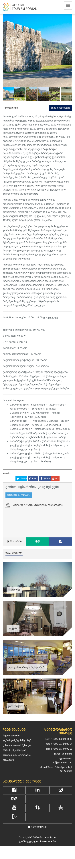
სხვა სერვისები (60, 108)
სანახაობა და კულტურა (18, 495)
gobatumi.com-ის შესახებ (17, 745)
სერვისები (11, 108)
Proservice (46, 841)
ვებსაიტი (15, 541)
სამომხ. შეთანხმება (14, 750)
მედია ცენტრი (11, 735)
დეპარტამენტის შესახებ (17, 740)
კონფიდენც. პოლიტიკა (17, 755)
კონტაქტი (8, 759)
